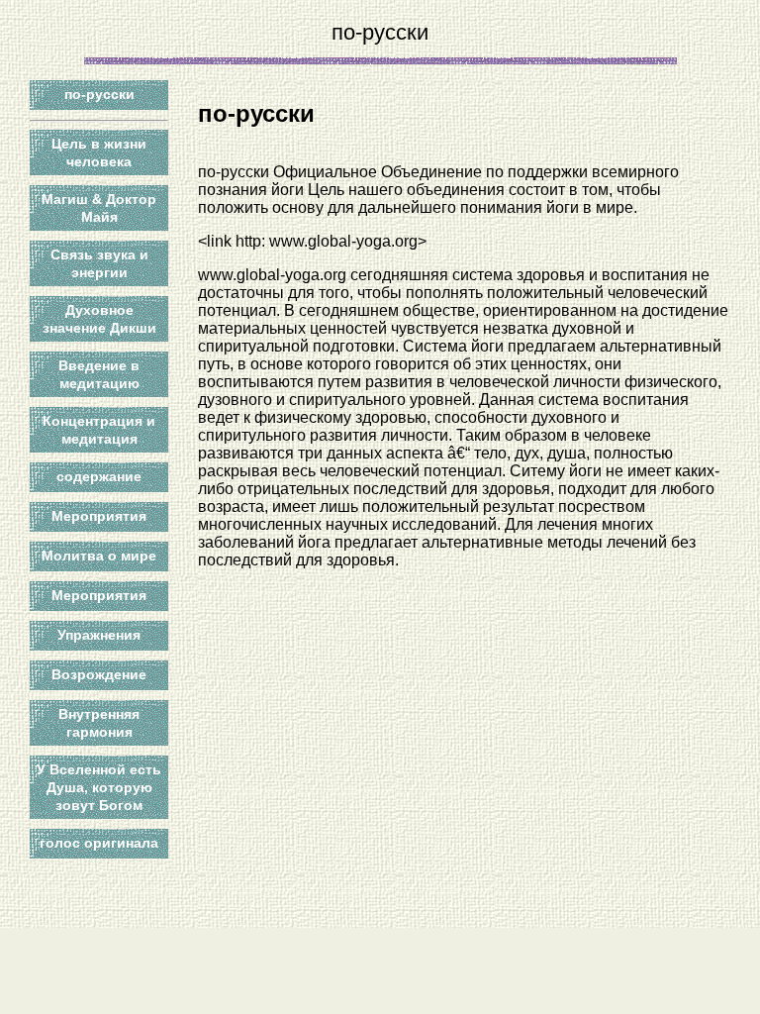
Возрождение (98, 674)
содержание (99, 476)
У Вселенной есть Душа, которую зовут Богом (99, 787)
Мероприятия (98, 516)
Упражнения (99, 635)
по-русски (99, 94)
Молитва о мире (99, 555)
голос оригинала (99, 843)
